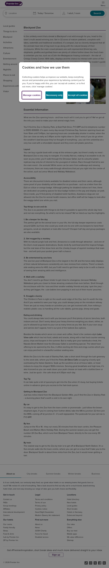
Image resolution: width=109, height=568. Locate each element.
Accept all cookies (77, 95)
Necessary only (54, 95)
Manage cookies (31, 95)
